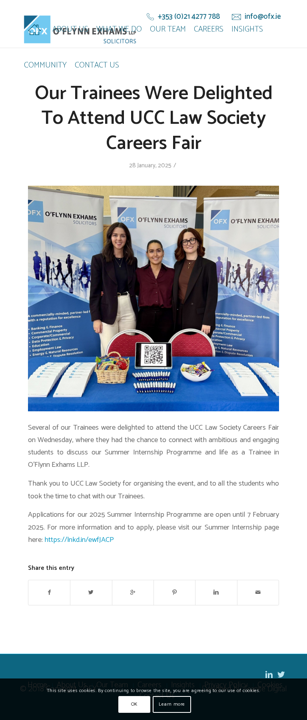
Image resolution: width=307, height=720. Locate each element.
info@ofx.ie (263, 17)
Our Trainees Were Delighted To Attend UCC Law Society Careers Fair (154, 118)
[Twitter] (281, 674)
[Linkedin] (269, 674)
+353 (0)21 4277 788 (189, 17)
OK (134, 704)
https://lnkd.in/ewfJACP (79, 540)
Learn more (172, 704)
